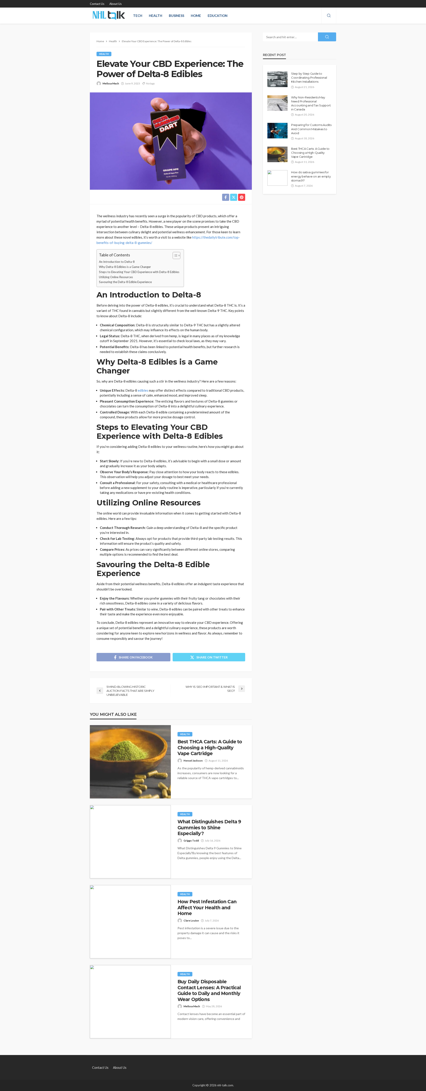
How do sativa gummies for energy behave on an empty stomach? (311, 176)
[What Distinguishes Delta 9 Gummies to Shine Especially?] (130, 841)
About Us (115, 4)
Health (155, 16)
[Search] (329, 16)
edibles (143, 390)
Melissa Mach (111, 83)
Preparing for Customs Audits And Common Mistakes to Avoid (311, 129)
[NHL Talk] (109, 15)
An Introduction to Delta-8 (117, 261)
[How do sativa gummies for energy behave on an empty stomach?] (277, 178)
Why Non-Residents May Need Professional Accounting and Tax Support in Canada (311, 103)
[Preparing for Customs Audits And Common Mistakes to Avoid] (277, 130)
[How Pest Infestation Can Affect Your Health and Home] (130, 921)
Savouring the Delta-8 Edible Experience (125, 282)
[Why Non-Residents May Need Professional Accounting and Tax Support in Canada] (277, 103)
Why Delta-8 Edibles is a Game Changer (125, 267)
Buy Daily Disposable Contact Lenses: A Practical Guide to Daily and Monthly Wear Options (209, 990)
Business (176, 16)
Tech (137, 16)
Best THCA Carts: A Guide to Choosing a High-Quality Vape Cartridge (210, 747)
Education (217, 16)
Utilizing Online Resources (116, 277)
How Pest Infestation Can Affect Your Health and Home (207, 907)
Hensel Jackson (193, 760)
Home (196, 16)
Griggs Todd (191, 840)
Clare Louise (191, 920)
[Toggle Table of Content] (174, 255)
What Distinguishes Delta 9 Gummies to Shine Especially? (209, 827)
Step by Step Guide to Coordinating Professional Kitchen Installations (309, 77)
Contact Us (97, 4)
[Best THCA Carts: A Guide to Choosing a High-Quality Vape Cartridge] (130, 761)
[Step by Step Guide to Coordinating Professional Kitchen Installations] (277, 79)
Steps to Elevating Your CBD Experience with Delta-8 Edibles (139, 272)
